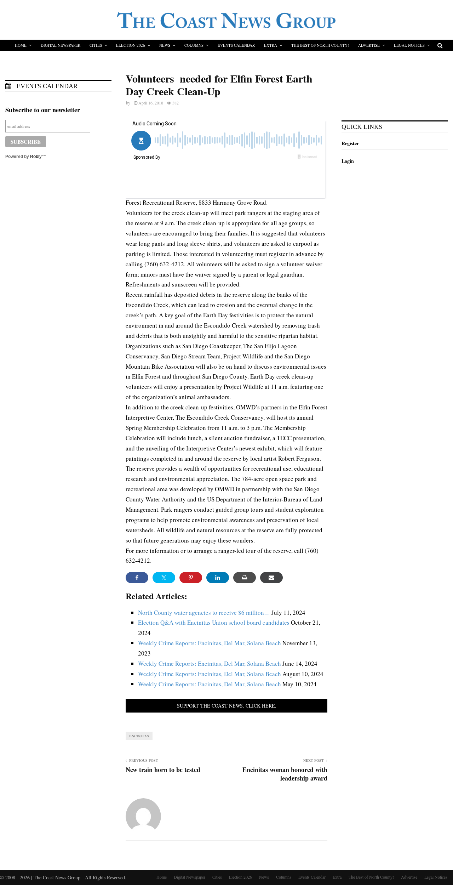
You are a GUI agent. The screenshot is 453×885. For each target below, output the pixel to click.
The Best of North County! (320, 45)
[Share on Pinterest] (190, 577)
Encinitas (139, 735)
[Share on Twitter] (164, 577)
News (164, 45)
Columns (193, 45)
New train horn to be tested (163, 769)
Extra (270, 45)
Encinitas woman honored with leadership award (284, 774)
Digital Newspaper (60, 45)
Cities (96, 45)
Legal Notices (409, 45)
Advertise (369, 45)
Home (21, 45)
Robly (36, 156)
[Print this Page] (244, 577)
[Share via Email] (271, 577)
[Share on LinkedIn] (217, 577)
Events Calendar (236, 45)
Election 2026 (130, 45)
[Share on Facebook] (137, 577)
